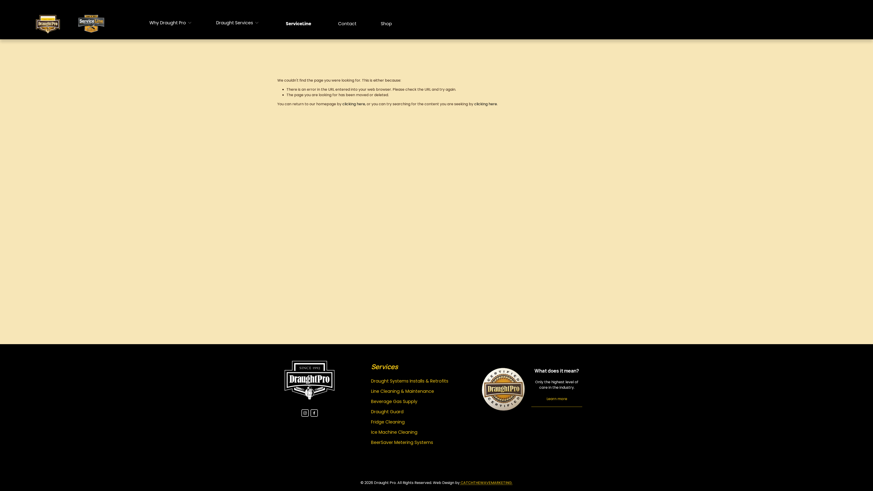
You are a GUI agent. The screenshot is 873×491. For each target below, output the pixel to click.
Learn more (557, 398)
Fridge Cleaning (388, 422)
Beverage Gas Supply (394, 401)
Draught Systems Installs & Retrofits (409, 381)
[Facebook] (314, 413)
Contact (347, 24)
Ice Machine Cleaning (394, 432)
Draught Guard (387, 412)
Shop (386, 24)
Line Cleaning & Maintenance (402, 391)
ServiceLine (298, 24)
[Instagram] (305, 413)
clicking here (353, 104)
